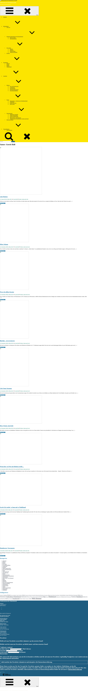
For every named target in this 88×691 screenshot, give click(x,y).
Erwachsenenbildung (14, 90)
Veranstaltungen (6, 129)
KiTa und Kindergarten (6, 569)
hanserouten (27, 595)
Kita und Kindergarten (14, 86)
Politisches (4, 581)
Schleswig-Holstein (13, 52)
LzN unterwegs (5, 572)
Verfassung (27, 598)
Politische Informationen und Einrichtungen (15, 36)
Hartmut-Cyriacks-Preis (32, 595)
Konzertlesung (57, 595)
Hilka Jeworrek (50, 595)
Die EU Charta (13, 37)
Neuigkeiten (5, 62)
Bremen (11, 49)
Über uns (8, 27)
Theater (3, 586)
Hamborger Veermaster (7, 548)
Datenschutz (4, 654)
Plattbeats (4, 580)
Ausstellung (1, 595)
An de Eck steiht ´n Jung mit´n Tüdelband (13, 507)
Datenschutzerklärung (75, 669)
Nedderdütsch (3, 596)
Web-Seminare (9, 130)
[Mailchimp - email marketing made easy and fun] (6, 675)
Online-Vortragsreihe (14, 115)
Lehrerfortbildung (63, 595)
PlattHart (84, 596)
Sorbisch (11, 598)
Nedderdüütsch (10, 596)
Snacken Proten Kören (14, 89)
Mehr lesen (2, 203)
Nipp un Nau (29, 596)
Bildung (8, 63)
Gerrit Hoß (15, 199)
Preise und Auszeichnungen (7, 582)
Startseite (5, 17)
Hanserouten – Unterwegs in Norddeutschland (18, 100)
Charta (17, 595)
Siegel (9, 598)
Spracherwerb (16, 598)
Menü (37, 686)
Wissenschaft (9, 66)
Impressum (4, 688)
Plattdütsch (73, 596)
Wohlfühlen (12, 102)
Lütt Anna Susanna (6, 388)
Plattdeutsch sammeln (14, 114)
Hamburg (11, 50)
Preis (4, 598)
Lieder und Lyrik (13, 103)
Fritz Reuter (20, 595)
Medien (8, 65)
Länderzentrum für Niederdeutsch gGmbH (8, 2)
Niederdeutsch (17, 596)
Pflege (3, 579)
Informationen (6, 26)
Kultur (8, 64)
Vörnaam (3, 650)
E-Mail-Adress (5, 649)
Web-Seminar (36, 598)
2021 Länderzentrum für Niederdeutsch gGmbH (18, 690)
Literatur (67, 595)
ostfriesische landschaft (35, 596)
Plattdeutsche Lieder (64, 596)
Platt (44, 596)
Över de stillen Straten (7, 292)
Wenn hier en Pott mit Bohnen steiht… (12, 466)
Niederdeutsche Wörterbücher (8, 575)
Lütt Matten (4, 196)
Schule (6, 598)
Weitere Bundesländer (6, 587)
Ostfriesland (41, 596)
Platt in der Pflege (10, 119)
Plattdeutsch (52, 596)
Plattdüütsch (79, 596)
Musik (82, 595)
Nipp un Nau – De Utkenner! (15, 117)
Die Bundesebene (13, 38)
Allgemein (4, 560)
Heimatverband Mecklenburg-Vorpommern (42, 595)
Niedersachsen (12, 51)
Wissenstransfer (9, 113)
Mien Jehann (4, 244)
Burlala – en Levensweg (7, 341)
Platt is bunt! (12, 104)
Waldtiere (30, 598)
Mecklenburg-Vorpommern (73, 595)
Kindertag (54, 595)
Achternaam (4, 652)
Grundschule (12, 87)
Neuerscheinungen (5, 574)
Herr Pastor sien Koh (6, 426)
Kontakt (8, 53)
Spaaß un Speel (5, 585)
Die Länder (9, 47)
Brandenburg (5, 595)
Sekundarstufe (12, 88)
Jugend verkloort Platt (14, 116)
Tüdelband (23, 598)
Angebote (5, 76)
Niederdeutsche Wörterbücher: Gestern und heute (19, 118)
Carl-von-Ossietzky (13, 595)
